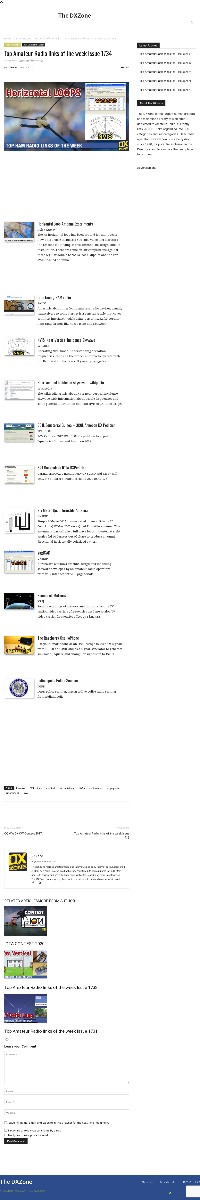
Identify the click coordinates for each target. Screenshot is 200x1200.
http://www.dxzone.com (43, 861)
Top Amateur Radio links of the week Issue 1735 (101, 835)
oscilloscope (95, 788)
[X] (41, 883)
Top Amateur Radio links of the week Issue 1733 (50, 987)
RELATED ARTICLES (21, 901)
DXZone (12, 67)
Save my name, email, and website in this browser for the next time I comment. (58, 1122)
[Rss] (170, 1193)
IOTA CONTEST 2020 (24, 943)
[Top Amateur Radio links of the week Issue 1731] (66, 1008)
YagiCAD (44, 553)
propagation (113, 788)
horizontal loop (67, 788)
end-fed (50, 788)
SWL (26, 792)
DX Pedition (36, 788)
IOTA (82, 788)
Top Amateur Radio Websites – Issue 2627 (165, 89)
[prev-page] (5, 1039)
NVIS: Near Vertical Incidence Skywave (66, 340)
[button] (191, 22)
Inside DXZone (23, 38)
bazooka (20, 788)
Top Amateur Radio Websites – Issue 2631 (165, 53)
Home (7, 38)
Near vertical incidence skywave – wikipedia (71, 382)
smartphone (12, 792)
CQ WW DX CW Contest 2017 (23, 833)
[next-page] (8, 1039)
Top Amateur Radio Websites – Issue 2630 (165, 62)
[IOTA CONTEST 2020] (66, 921)
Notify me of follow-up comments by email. (34, 1130)
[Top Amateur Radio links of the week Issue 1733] (66, 964)
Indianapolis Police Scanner (58, 680)
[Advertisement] (66, 183)
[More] (168, 810)
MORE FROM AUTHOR (56, 901)
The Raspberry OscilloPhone (58, 638)
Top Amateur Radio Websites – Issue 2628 (165, 80)
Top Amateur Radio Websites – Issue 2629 (165, 71)
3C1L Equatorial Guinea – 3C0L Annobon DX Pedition (76, 425)
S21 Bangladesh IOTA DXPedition (62, 467)
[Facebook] (34, 883)
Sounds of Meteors (52, 595)
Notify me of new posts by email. (28, 1135)
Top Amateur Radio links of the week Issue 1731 (50, 1031)
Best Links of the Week (47, 38)
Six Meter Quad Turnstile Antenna (63, 510)
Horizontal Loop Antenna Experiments (65, 224)
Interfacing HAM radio (54, 297)
